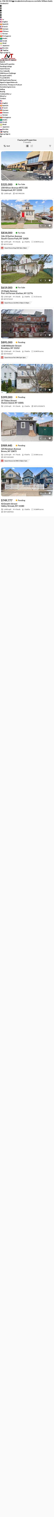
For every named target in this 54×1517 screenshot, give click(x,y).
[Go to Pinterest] (1, 17)
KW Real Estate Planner (8, 80)
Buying (2, 91)
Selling (2, 89)
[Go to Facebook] (1, 6)
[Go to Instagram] (1, 8)
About (2, 96)
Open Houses (5, 69)
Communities (5, 94)
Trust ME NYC (5, 78)
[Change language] (2, 19)
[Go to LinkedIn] (1, 15)
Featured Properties (7, 64)
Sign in (8, 52)
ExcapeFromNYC (6, 75)
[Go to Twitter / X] (1, 10)
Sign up (2, 52)
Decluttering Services (8, 87)
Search (2, 62)
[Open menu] (1, 136)
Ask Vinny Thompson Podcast (11, 85)
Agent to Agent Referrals (9, 82)
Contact (3, 98)
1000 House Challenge (8, 73)
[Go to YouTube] (1, 12)
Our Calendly (5, 71)
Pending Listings (6, 66)
